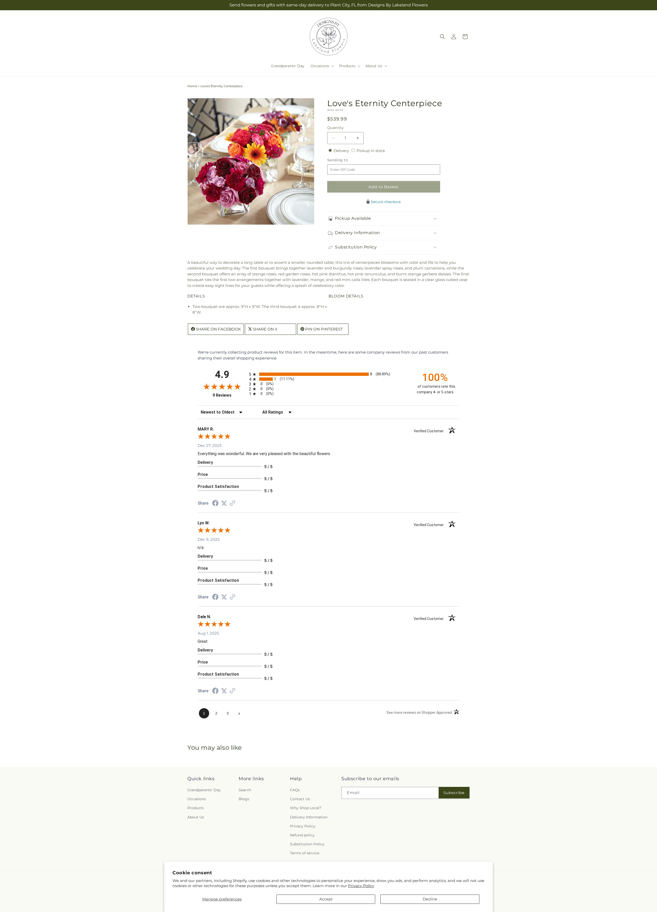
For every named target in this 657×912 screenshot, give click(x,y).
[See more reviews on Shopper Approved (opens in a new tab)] (232, 503)
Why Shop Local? (305, 808)
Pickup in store (370, 150)
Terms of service (304, 853)
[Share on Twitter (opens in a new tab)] (224, 503)
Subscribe (454, 792)
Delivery (342, 150)
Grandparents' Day (204, 790)
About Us (195, 817)
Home (192, 86)
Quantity (335, 127)
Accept (326, 899)
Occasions (196, 799)
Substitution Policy (307, 844)
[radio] (328, 374)
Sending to (345, 160)
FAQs (295, 790)
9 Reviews (229, 395)
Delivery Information (308, 817)
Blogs (244, 799)
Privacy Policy (361, 885)
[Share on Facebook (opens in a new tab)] (215, 503)
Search (245, 790)
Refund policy (302, 835)
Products (195, 808)
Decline (430, 899)
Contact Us (300, 799)
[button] (321, 66)
